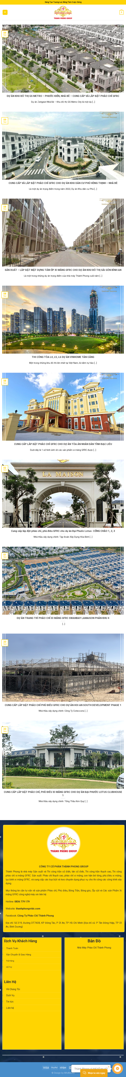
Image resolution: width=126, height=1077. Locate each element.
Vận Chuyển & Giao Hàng (18, 954)
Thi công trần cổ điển (58, 871)
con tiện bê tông (92, 875)
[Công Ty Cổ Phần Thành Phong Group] (63, 12)
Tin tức (10, 1001)
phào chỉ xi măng (73, 875)
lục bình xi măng (14, 879)
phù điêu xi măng (112, 875)
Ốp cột (95, 890)
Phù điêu (62, 890)
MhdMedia (69, 1073)
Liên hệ (10, 1007)
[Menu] (5, 12)
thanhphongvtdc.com (28, 908)
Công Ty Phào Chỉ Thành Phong (35, 915)
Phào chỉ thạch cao (53, 875)
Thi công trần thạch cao (98, 871)
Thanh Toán (12, 948)
